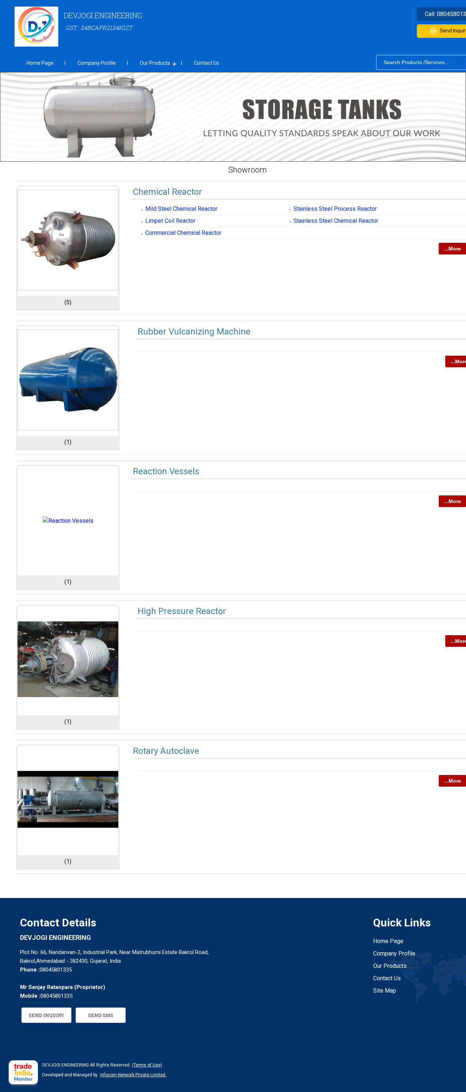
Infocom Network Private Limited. (133, 1074)
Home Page (40, 63)
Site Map (384, 990)
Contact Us (206, 63)
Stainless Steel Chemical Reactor (335, 220)
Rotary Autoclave (166, 751)
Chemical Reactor (167, 192)
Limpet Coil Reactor (170, 220)
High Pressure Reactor (182, 611)
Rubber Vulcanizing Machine (194, 332)
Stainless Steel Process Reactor (335, 208)
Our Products (155, 63)
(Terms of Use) (147, 1065)
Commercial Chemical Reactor (183, 232)
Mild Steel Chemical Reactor (181, 208)
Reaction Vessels (166, 471)
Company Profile (97, 63)
